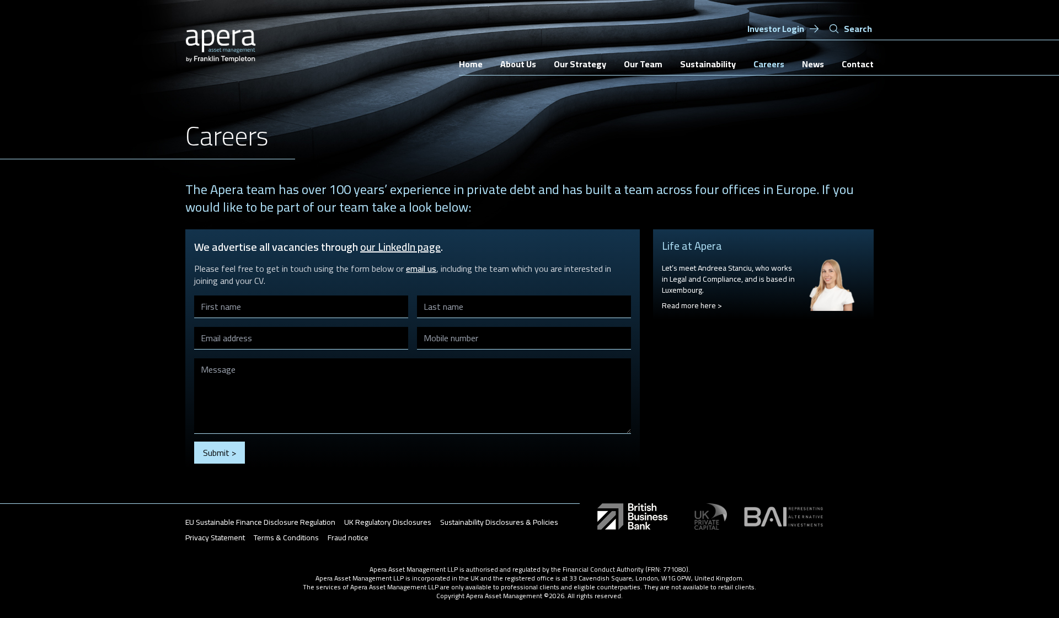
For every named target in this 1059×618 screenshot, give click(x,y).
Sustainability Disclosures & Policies (499, 522)
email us (421, 268)
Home (471, 64)
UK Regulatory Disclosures (387, 522)
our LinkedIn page (400, 247)
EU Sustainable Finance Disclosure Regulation (260, 522)
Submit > (219, 452)
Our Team (643, 64)
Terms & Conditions (286, 537)
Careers (768, 64)
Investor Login (775, 28)
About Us (518, 64)
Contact (858, 64)
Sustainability (708, 64)
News (813, 64)
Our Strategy (580, 64)
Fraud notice (348, 537)
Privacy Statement (215, 537)
